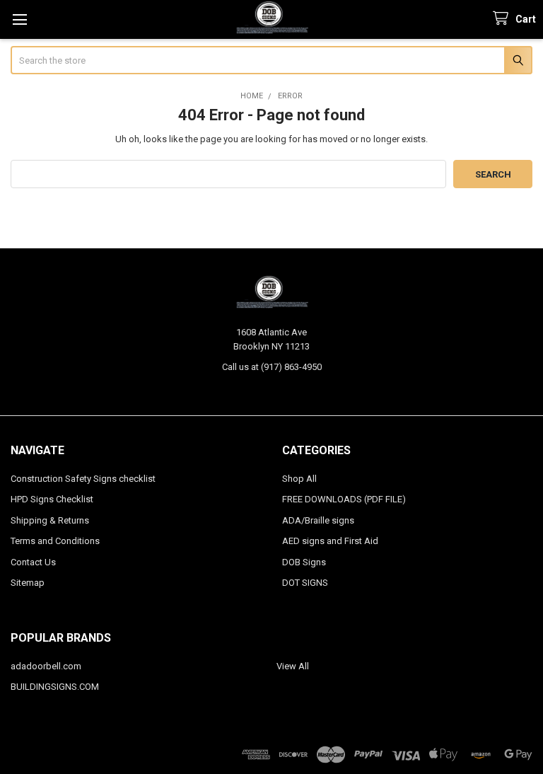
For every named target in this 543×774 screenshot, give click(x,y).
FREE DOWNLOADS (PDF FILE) (344, 499)
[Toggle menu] (19, 19)
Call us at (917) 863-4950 (272, 367)
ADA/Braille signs (318, 520)
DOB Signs (304, 562)
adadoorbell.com (46, 666)
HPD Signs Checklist (52, 499)
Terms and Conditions (55, 541)
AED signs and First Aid (330, 541)
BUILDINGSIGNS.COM (55, 686)
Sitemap (28, 582)
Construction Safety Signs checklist (83, 478)
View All (292, 666)
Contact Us (33, 562)
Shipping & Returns (50, 520)
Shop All (299, 478)
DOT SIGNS (305, 582)
